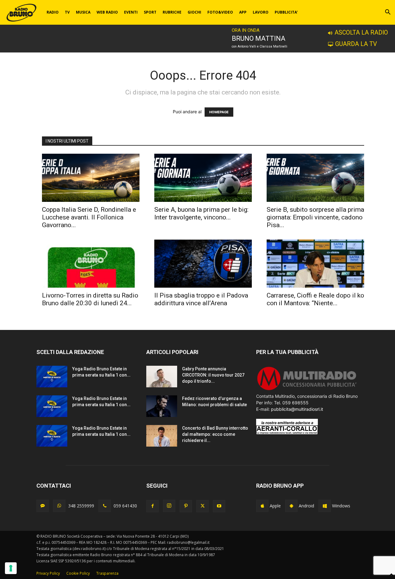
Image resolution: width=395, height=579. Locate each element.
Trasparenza (107, 573)
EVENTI (131, 12)
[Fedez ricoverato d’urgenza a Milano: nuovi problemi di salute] (161, 406)
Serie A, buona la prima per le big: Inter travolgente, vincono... (201, 213)
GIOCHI (194, 12)
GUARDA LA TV (356, 44)
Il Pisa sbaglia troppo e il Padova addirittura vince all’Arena (201, 299)
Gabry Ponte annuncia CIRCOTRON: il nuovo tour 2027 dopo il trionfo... (213, 375)
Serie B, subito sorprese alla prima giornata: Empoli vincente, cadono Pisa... (315, 217)
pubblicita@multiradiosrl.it (297, 409)
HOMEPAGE (219, 112)
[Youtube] (219, 506)
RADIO (53, 12)
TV (67, 12)
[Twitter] (202, 506)
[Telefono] (104, 506)
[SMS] (42, 506)
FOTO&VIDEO (220, 12)
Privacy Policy (48, 573)
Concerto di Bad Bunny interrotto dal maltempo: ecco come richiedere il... (215, 434)
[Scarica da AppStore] (262, 506)
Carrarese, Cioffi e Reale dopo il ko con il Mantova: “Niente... (315, 299)
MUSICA (83, 12)
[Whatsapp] (59, 506)
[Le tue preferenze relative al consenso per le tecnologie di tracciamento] (11, 568)
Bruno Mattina (258, 38)
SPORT (150, 12)
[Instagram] (169, 506)
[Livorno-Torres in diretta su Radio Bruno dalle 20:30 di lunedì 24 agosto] (90, 264)
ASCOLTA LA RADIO (361, 32)
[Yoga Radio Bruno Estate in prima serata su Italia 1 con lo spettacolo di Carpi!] (51, 376)
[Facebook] (152, 506)
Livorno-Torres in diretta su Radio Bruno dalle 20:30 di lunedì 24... (90, 299)
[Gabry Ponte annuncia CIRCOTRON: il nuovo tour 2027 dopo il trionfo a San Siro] (161, 376)
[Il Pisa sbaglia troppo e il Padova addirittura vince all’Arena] (203, 264)
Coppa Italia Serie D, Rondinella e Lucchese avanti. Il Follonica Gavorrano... (89, 217)
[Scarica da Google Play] (291, 506)
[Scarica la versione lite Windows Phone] (324, 506)
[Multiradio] (307, 389)
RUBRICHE (172, 12)
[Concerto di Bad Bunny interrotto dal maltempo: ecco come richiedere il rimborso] (161, 436)
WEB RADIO (107, 12)
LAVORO (260, 12)
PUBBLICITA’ (286, 12)
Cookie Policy (78, 573)
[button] (387, 13)
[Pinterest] (186, 506)
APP (243, 12)
